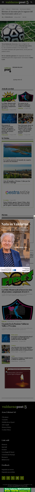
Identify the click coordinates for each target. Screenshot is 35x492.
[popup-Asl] (15, 271)
